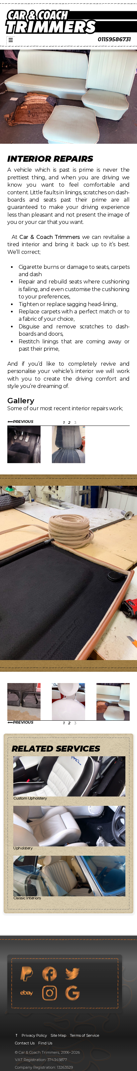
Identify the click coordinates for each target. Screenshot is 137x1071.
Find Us (45, 1043)
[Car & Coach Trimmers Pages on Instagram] (49, 992)
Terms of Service (84, 1035)
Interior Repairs (50, 158)
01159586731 (114, 39)
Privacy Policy (34, 1035)
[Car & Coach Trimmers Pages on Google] (72, 992)
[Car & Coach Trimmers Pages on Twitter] (72, 974)
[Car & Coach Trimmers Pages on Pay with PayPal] (26, 974)
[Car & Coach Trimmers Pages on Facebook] (49, 974)
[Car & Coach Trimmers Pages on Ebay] (26, 992)
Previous (23, 422)
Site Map (58, 1035)
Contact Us (25, 1043)
